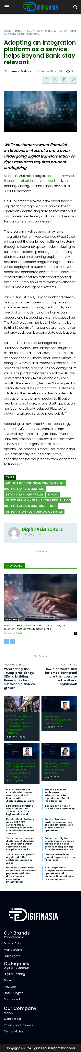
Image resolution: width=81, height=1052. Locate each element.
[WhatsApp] (73, 80)
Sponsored (11, 619)
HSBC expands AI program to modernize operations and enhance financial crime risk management (59, 873)
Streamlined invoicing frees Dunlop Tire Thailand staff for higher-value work (19, 810)
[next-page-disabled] (12, 641)
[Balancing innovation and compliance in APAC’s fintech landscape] (59, 751)
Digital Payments (16, 968)
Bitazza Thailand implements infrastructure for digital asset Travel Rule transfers (57, 795)
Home (7, 31)
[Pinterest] (64, 80)
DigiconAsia (12, 943)
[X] (55, 80)
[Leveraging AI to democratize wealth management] (59, 704)
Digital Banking (14, 974)
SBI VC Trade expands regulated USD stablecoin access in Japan (20, 859)
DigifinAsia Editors (18, 71)
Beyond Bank (46, 180)
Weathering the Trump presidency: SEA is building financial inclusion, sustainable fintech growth (19, 678)
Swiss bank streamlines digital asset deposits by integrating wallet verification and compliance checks (21, 843)
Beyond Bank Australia (24, 494)
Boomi (29, 429)
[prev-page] (6, 641)
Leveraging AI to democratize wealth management (57, 720)
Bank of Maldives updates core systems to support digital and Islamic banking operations (59, 824)
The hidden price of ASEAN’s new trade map (60, 807)
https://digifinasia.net (34, 534)
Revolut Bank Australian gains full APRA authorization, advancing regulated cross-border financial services (21, 826)
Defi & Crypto (14, 993)
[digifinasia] (40, 7)
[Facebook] (46, 80)
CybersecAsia (14, 937)
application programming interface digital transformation (35, 486)
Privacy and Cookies (18, 1025)
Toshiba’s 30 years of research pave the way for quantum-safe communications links (34, 627)
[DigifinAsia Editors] (14, 533)
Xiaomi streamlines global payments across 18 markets (60, 857)
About (8, 1012)
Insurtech (10, 986)
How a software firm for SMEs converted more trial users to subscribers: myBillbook (60, 677)
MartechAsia (13, 950)
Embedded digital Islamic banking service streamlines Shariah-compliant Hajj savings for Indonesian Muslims (59, 843)
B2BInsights (12, 956)
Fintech (19, 31)
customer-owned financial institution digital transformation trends (37, 503)
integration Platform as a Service (34, 512)
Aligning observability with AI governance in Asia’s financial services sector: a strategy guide (21, 769)
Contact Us (12, 1019)
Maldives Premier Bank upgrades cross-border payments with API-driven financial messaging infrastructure (21, 875)
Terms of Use (13, 1031)
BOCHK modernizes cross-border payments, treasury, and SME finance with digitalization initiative (20, 725)
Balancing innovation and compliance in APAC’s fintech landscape (58, 768)
